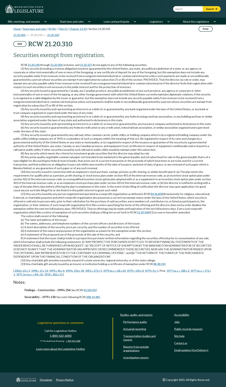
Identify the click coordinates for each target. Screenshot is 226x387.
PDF (20, 43)
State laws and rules (72, 21)
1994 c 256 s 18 (74, 270)
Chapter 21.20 (78, 29)
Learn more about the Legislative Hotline (60, 349)
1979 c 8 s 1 (151, 270)
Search (210, 8)
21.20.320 (53, 35)
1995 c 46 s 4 (56, 270)
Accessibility (181, 314)
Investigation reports (136, 357)
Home (17, 29)
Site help (179, 336)
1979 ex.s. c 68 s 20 (114, 270)
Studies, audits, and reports (136, 314)
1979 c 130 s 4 (135, 270)
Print (205, 28)
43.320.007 (90, 290)
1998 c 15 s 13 (39, 270)
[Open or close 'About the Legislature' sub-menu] (215, 21)
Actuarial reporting (134, 329)
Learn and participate (116, 21)
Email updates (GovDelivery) (191, 350)
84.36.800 (157, 194)
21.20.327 (86, 65)
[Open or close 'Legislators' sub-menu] (168, 21)
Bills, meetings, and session (24, 21)
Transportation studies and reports (139, 337)
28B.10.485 (93, 297)
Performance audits (135, 322)
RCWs (52, 29)
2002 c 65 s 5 (22, 270)
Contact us (180, 343)
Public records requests (188, 329)
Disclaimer (46, 379)
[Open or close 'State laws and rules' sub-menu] (89, 21)
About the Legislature (196, 21)
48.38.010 (159, 264)
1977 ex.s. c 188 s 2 (178, 270)
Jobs (177, 322)
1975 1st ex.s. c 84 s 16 (29, 274)
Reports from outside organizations (136, 348)
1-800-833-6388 (73, 341)
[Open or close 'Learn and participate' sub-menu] (135, 21)
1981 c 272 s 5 (93, 270)
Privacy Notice (65, 379)
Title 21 (62, 29)
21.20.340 (143, 212)
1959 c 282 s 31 (53, 274)
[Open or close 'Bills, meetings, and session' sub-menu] (45, 21)
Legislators (156, 21)
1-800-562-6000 (60, 336)
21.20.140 (34, 65)
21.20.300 (19, 35)
